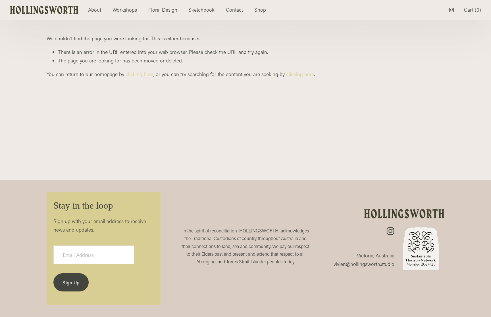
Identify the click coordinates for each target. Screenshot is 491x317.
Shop (260, 10)
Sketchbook (201, 10)
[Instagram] (451, 10)
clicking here (139, 74)
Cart (472, 10)
